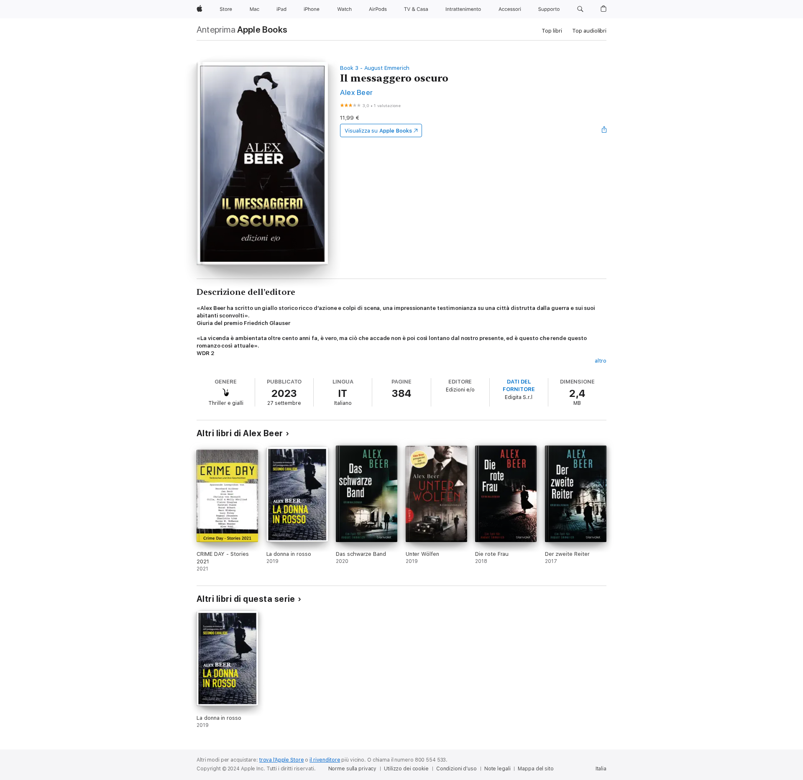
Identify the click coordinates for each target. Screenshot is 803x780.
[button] (580, 9)
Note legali (497, 769)
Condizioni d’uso (456, 769)
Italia (601, 769)
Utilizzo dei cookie (406, 769)
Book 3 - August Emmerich (374, 68)
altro (600, 361)
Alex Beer (356, 92)
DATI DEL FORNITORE (518, 385)
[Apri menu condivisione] (604, 130)
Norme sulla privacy (352, 769)
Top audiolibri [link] (589, 31)
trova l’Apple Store (281, 760)
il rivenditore (324, 760)
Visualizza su (378, 131)
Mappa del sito (535, 769)
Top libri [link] (552, 31)
